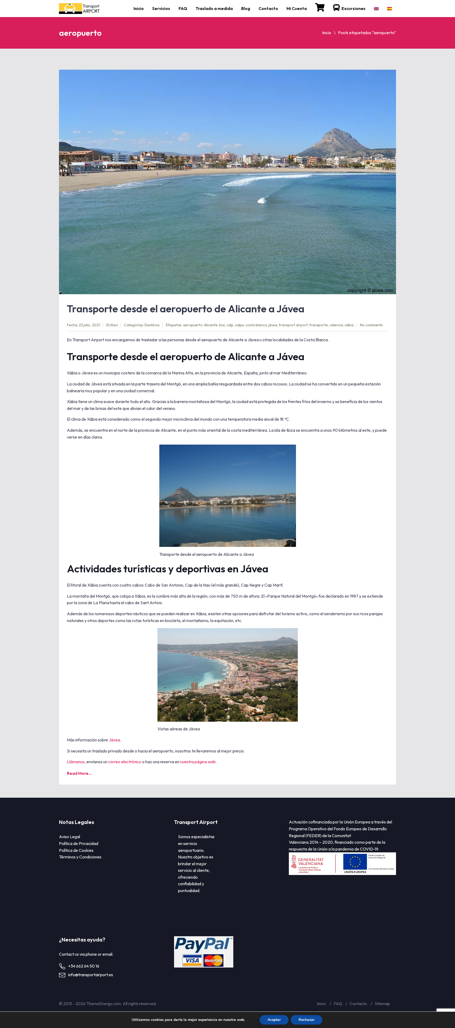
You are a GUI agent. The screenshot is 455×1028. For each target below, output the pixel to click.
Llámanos (76, 761)
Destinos (152, 325)
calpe (239, 325)
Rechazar (306, 1019)
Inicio (138, 8)
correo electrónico (124, 761)
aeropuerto (192, 325)
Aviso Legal (69, 836)
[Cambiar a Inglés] (376, 8)
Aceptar (274, 1019)
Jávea (114, 739)
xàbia (349, 325)
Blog (245, 8)
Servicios (161, 8)
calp (229, 325)
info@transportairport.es (90, 974)
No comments (371, 325)
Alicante (210, 325)
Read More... (79, 773)
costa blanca (256, 325)
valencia (336, 325)
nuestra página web (198, 761)
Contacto (268, 8)
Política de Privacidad (78, 843)
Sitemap (382, 1003)
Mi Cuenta (296, 8)
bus (222, 325)
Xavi (114, 325)
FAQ (183, 8)
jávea (272, 325)
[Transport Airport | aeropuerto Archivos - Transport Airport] (80, 8)
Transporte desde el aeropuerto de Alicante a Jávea (185, 308)
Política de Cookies (76, 850)
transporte (318, 325)
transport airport (293, 325)
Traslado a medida (214, 8)
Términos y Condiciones (80, 856)
